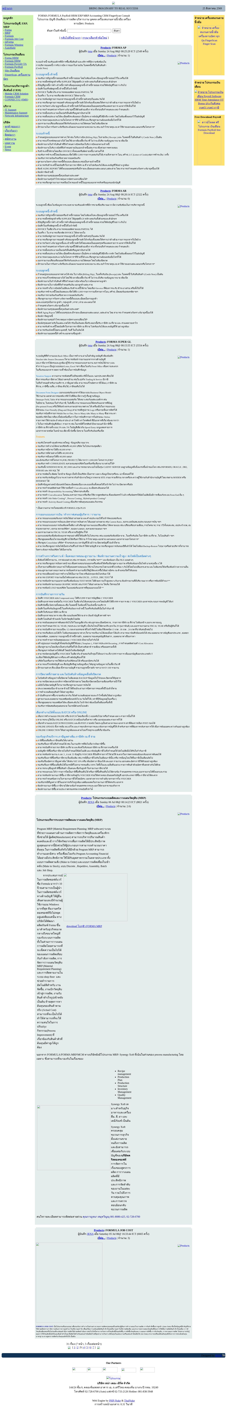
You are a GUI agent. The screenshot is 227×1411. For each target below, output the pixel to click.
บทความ (10, 143)
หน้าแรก (7, 8)
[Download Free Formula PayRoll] (209, 163)
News (8, 149)
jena (90, 51)
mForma (9, 41)
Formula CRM (12, 96)
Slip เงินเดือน (12, 70)
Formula (9, 36)
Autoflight (10, 47)
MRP (7, 33)
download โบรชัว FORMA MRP (84, 926)
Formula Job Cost (14, 38)
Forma (8, 30)
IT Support (10, 109)
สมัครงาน (10, 139)
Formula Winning (14, 44)
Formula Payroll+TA (16, 64)
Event (8, 146)
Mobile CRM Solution (16, 93)
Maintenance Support (16, 112)
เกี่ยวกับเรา (11, 130)
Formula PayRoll (14, 67)
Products (111, 55)
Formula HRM (12, 61)
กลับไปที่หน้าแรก (71, 37)
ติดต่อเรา (10, 134)
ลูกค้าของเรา (12, 126)
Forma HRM (11, 58)
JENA (91, 802)
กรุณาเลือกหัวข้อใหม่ (94, 37)
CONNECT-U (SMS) (16, 99)
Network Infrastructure (17, 115)
